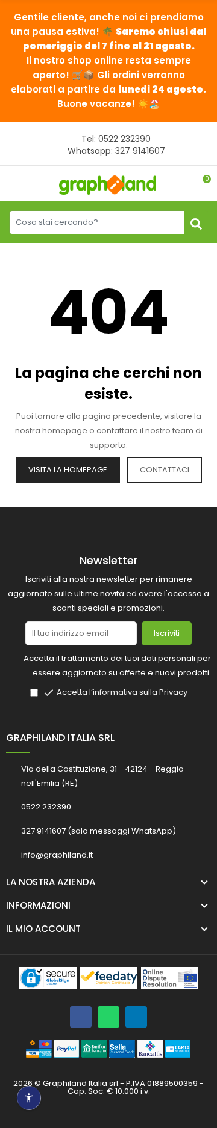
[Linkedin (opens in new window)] (136, 1017)
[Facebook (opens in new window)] (81, 1017)
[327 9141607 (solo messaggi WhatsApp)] (108, 1017)
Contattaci (164, 469)
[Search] (196, 222)
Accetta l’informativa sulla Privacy (122, 692)
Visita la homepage (67, 469)
